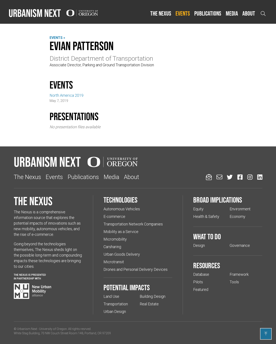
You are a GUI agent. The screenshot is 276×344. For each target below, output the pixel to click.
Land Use (111, 296)
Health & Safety (206, 216)
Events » (57, 38)
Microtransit (114, 262)
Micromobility (115, 239)
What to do (207, 236)
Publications (207, 13)
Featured (200, 289)
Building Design (152, 296)
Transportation (116, 304)
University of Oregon (53, 329)
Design (199, 245)
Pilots (198, 282)
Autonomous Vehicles (122, 209)
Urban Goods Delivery (122, 254)
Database (201, 274)
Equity (198, 209)
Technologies (120, 199)
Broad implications (217, 199)
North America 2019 (66, 95)
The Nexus (160, 13)
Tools (234, 282)
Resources (206, 265)
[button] (160, 13)
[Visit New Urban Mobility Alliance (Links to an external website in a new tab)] (32, 291)
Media (232, 13)
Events (183, 13)
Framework (239, 274)
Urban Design (115, 311)
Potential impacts (127, 287)
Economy (237, 216)
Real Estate (149, 304)
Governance (240, 245)
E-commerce (114, 216)
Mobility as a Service (121, 231)
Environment (240, 209)
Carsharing (112, 246)
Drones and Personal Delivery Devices (136, 269)
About (248, 13)
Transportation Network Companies (133, 224)
